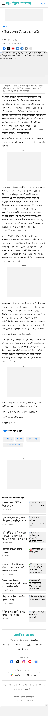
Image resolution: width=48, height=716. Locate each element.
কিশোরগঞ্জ (8, 439)
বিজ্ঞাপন (18, 685)
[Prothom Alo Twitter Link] (19, 662)
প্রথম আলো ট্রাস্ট (8, 645)
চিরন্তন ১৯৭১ (26, 645)
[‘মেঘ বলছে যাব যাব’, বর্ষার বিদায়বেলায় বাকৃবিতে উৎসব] (37, 522)
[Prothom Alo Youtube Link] (31, 662)
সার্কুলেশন (28, 685)
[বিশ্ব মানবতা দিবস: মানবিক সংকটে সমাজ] (37, 601)
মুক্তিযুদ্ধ (20, 439)
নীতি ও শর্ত (38, 685)
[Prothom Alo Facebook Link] (13, 662)
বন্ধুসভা (17, 645)
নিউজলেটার (27, 689)
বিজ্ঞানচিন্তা (34, 640)
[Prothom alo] (18, 4)
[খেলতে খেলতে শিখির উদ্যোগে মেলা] (37, 507)
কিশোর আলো (24, 640)
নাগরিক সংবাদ (33, 439)
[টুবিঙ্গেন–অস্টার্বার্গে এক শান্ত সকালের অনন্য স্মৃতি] (37, 616)
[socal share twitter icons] (9, 49)
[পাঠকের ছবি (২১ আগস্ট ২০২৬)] (37, 553)
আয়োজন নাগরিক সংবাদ (13, 445)
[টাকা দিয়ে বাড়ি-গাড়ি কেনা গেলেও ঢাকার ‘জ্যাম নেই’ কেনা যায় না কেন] (37, 569)
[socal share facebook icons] (4, 49)
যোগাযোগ (16, 689)
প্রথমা (41, 645)
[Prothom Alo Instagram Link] (25, 662)
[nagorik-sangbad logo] (24, 635)
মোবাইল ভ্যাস (23, 649)
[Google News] (36, 662)
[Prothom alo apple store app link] (32, 675)
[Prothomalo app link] (15, 675)
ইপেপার (35, 645)
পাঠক (4, 26)
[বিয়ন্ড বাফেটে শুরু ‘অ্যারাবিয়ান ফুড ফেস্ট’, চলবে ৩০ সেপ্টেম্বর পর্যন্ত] (37, 585)
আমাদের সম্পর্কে (7, 685)
